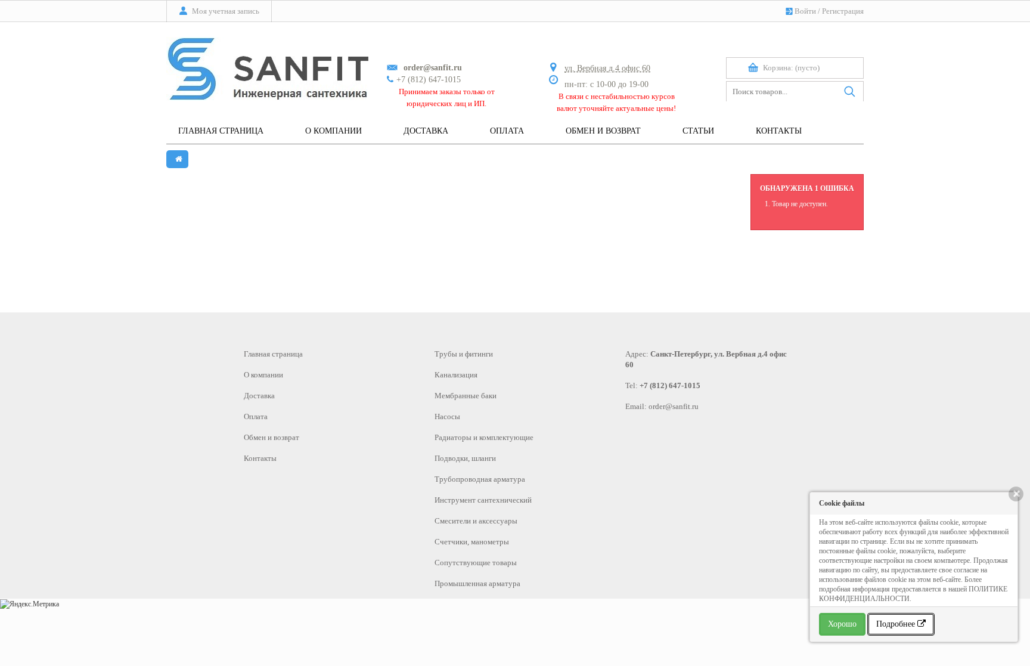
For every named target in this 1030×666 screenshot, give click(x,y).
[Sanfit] (267, 63)
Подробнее (896, 623)
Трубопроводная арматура (480, 479)
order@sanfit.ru (674, 406)
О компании (263, 374)
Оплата (256, 416)
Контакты (260, 458)
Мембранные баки (466, 395)
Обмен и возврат (271, 437)
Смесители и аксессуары (476, 520)
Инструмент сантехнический (483, 499)
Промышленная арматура (477, 583)
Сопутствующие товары (476, 562)
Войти (805, 11)
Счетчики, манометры (472, 541)
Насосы (447, 416)
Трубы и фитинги (464, 353)
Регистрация (843, 11)
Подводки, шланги (465, 458)
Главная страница (273, 353)
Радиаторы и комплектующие (484, 437)
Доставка (259, 395)
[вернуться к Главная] (177, 159)
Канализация (456, 374)
